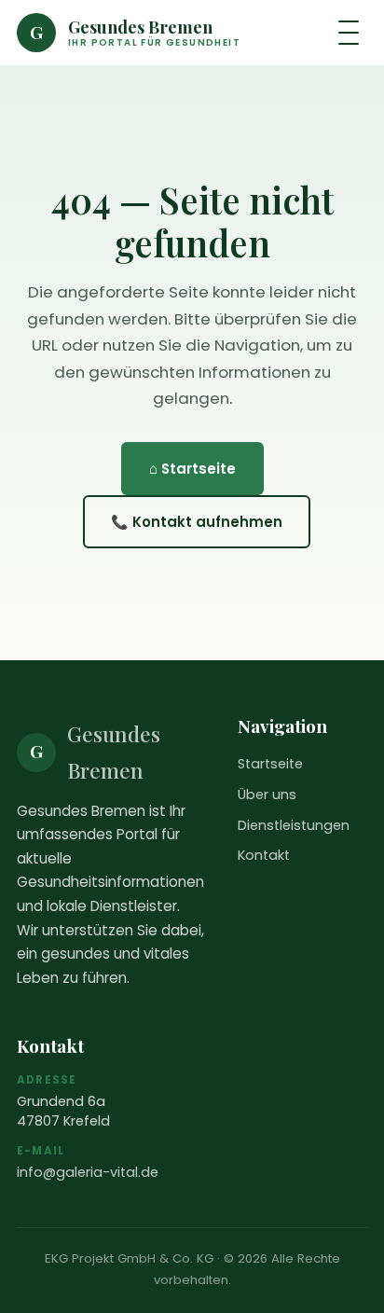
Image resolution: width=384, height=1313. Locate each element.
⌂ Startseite (192, 468)
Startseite (270, 763)
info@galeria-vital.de (87, 1172)
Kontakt (264, 855)
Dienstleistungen (294, 825)
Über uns (267, 794)
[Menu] (348, 32)
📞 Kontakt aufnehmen (196, 522)
